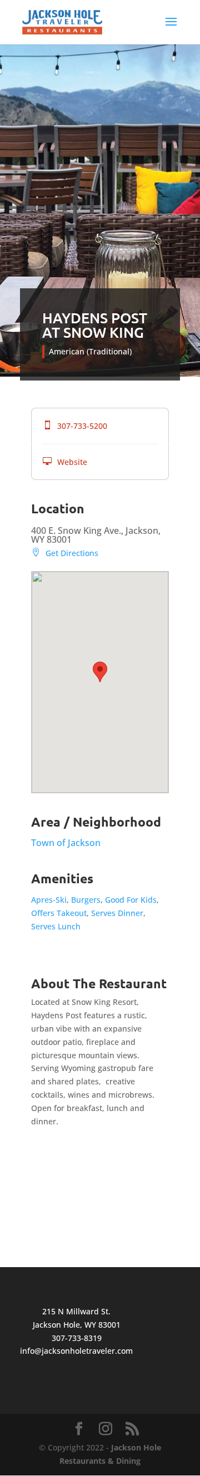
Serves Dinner (117, 913)
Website (65, 462)
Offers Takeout (59, 913)
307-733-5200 (75, 426)
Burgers (86, 899)
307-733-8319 (77, 1338)
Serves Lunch (56, 926)
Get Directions (64, 553)
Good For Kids (131, 899)
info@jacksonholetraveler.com (76, 1350)
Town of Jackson (66, 843)
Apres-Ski (49, 899)
